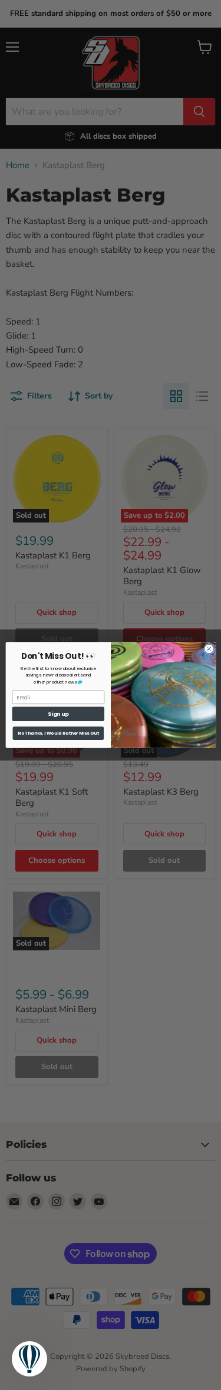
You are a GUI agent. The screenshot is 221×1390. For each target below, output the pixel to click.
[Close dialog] (208, 649)
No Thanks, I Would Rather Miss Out (58, 733)
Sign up (58, 714)
